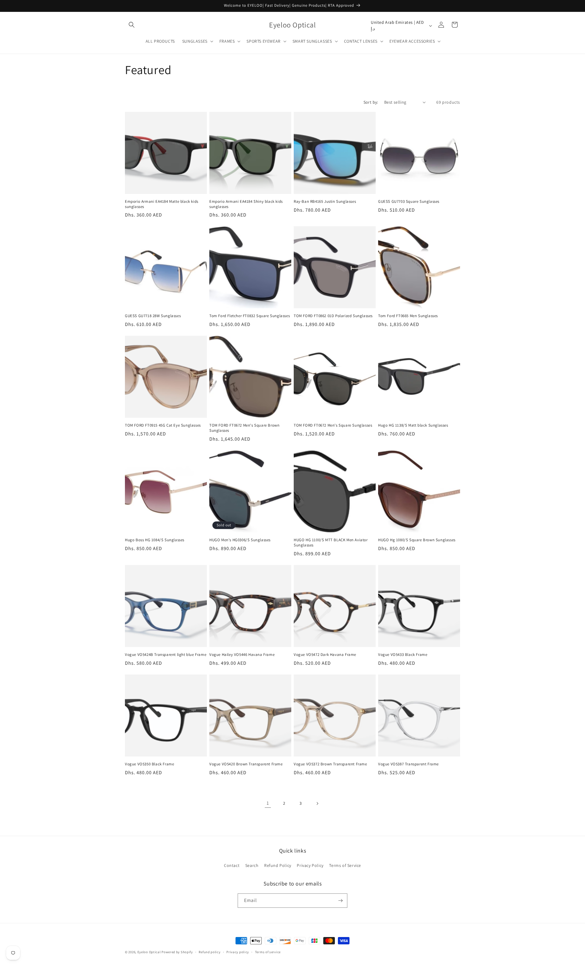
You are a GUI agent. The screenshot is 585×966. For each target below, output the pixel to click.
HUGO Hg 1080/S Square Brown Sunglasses (417, 540)
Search (252, 865)
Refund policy (209, 952)
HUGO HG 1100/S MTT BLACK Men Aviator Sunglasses (331, 543)
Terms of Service (345, 865)
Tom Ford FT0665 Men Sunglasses (408, 315)
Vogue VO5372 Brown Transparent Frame (330, 764)
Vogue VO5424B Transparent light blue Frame (165, 654)
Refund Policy (277, 865)
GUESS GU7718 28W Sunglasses (153, 315)
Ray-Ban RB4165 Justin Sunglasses (325, 201)
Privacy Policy (310, 865)
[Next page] (317, 803)
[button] (131, 24)
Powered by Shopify (177, 952)
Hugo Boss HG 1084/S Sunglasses (154, 540)
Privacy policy (237, 952)
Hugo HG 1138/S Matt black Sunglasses (413, 425)
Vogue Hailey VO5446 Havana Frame (242, 654)
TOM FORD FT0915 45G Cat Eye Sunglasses (163, 425)
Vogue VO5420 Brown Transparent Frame (246, 764)
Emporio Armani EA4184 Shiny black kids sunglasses (246, 204)
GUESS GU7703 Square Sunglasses (408, 201)
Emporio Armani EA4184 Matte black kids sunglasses (161, 204)
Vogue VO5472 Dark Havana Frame (325, 654)
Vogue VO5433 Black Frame (402, 654)
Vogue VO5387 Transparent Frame (408, 764)
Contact (231, 865)
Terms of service (268, 952)
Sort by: (370, 102)
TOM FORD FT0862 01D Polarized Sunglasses (333, 315)
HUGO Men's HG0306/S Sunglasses (240, 540)
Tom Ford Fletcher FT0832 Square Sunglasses (249, 315)
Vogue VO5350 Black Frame (149, 764)
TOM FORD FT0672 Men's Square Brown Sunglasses (244, 428)
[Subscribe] (340, 900)
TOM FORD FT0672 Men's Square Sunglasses (333, 425)
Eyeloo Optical (149, 952)
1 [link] (268, 803)
